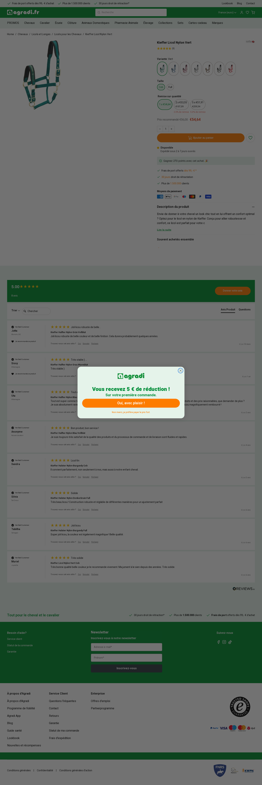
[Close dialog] (180, 370)
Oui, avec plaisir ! (131, 403)
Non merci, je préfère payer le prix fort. (131, 411)
